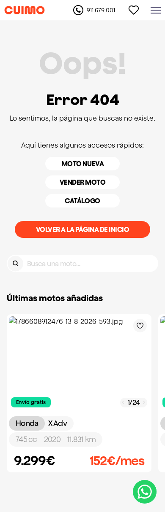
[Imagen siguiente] (144, 402)
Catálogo (82, 201)
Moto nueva (82, 163)
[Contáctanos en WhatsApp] (145, 492)
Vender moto (83, 182)
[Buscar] (15, 263)
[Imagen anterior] (123, 402)
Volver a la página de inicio (82, 229)
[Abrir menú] (156, 10)
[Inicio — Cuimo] (24, 10)
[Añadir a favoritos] (140, 325)
